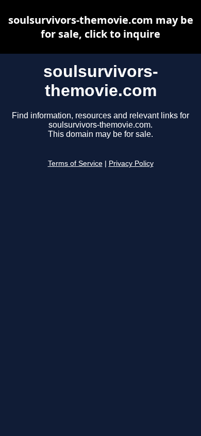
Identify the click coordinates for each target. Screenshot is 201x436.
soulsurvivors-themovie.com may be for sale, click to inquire (100, 27)
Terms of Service (75, 163)
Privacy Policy (131, 163)
